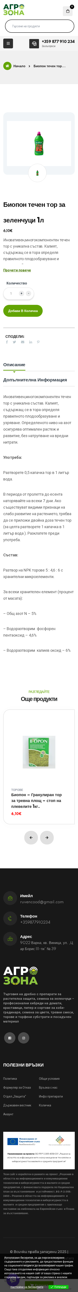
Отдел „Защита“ (14, 1096)
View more (10, 1281)
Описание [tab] (14, 364)
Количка (45, 1105)
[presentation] (31, 837)
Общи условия (49, 1078)
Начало (19, 66)
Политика (10, 1078)
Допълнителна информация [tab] (35, 379)
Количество (16, 283)
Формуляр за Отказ (17, 1087)
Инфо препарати (51, 1096)
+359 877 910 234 (58, 42)
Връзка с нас (48, 1087)
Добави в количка (23, 311)
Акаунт (8, 1114)
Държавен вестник (17, 1105)
